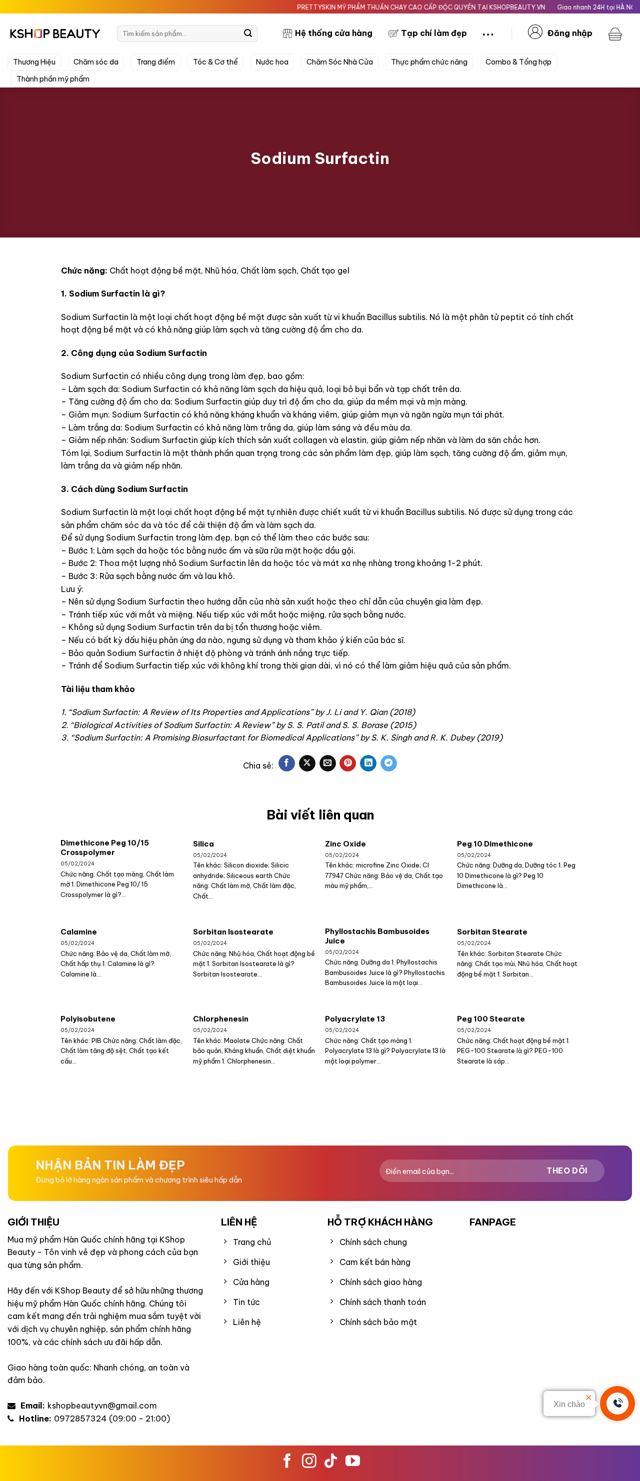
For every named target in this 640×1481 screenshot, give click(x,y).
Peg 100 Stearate (491, 1019)
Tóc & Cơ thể (215, 62)
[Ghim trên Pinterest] (348, 763)
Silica (203, 843)
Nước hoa (272, 62)
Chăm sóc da (96, 62)
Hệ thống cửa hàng (333, 33)
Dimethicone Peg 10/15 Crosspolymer (104, 847)
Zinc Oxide (345, 843)
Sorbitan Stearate (492, 931)
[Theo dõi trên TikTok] (331, 1462)
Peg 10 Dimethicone (495, 843)
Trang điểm (155, 62)
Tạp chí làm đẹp (434, 33)
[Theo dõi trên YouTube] (353, 1462)
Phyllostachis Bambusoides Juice (377, 936)
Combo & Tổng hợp (519, 62)
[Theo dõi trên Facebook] (287, 1462)
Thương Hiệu (34, 62)
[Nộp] (248, 33)
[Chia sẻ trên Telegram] (388, 763)
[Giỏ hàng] (616, 33)
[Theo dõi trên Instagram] (309, 1462)
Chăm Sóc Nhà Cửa (339, 62)
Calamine (78, 931)
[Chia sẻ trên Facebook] (286, 763)
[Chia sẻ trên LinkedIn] (368, 763)
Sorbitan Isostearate (233, 931)
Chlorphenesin (220, 1019)
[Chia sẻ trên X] (307, 763)
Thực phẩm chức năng (429, 62)
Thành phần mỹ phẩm (53, 79)
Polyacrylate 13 (355, 1019)
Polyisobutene (88, 1019)
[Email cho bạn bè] (328, 763)
